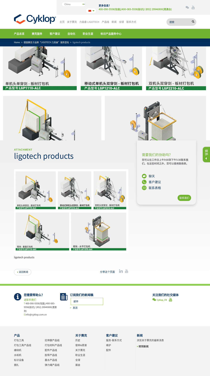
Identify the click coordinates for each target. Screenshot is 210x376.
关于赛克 (72, 22)
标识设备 (19, 360)
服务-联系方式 (114, 340)
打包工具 (19, 340)
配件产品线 (51, 350)
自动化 (71, 33)
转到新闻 (143, 346)
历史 (77, 340)
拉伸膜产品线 (52, 340)
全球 (121, 22)
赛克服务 (37, 33)
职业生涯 (88, 33)
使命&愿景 (81, 345)
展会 (77, 365)
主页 (62, 22)
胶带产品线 (51, 355)
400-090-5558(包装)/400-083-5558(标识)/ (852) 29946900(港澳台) (135, 9)
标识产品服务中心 (111, 33)
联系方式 (131, 22)
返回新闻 (23, 272)
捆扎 (16, 365)
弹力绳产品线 (52, 365)
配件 (108, 350)
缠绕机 (17, 350)
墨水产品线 (51, 360)
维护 (108, 345)
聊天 (151, 176)
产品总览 (19, 33)
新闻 (114, 22)
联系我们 (184, 198)
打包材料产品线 (53, 345)
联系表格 (154, 187)
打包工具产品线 (22, 345)
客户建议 (55, 33)
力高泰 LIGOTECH (89, 22)
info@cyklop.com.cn (36, 314)
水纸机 (17, 355)
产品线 (105, 22)
